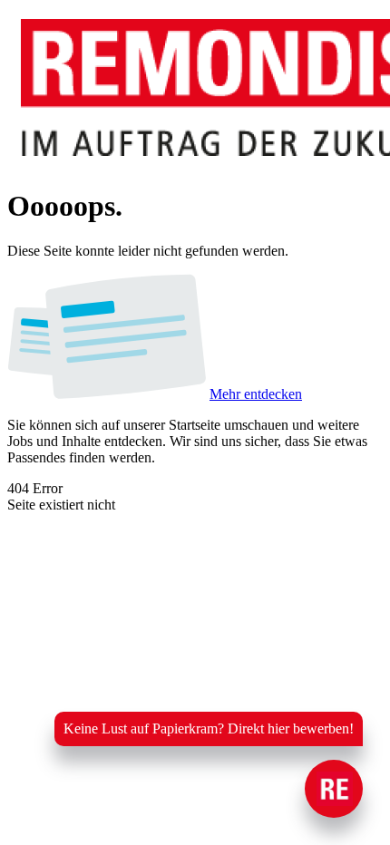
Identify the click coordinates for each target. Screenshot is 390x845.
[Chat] (334, 789)
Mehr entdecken (256, 394)
